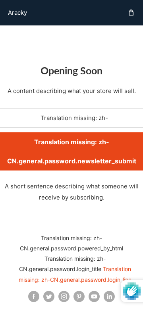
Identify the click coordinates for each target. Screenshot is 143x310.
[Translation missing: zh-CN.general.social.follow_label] (33, 296)
